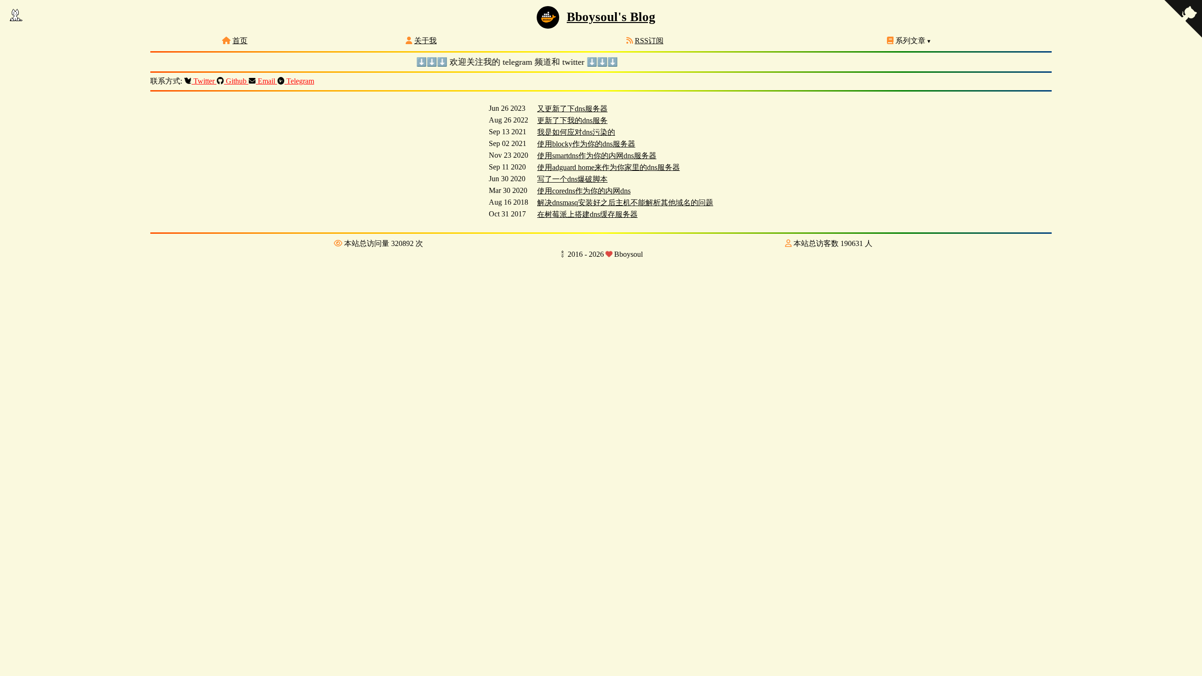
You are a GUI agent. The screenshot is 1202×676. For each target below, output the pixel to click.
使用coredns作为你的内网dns (584, 191)
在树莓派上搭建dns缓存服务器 (587, 214)
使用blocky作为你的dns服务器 (586, 144)
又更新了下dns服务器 (572, 109)
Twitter (204, 81)
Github (236, 81)
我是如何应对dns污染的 (576, 132)
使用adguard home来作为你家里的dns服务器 (608, 167)
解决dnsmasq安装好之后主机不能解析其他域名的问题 (625, 203)
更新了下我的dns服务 (572, 120)
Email (266, 81)
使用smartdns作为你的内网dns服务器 (596, 156)
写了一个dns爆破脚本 (572, 179)
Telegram (299, 81)
